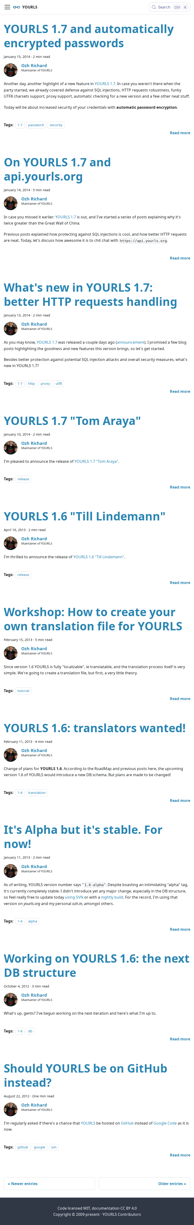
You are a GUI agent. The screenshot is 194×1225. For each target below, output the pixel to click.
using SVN (74, 897)
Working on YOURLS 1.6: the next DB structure (97, 965)
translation (37, 792)
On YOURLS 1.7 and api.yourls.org (57, 169)
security (56, 125)
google (39, 1147)
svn (54, 1147)
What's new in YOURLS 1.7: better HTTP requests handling (90, 294)
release (23, 479)
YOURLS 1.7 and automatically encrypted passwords (89, 36)
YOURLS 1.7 (105, 83)
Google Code (165, 1123)
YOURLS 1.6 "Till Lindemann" (85, 516)
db (30, 1031)
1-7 (20, 125)
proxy (45, 383)
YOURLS (88, 1123)
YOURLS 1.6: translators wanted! (95, 728)
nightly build (112, 897)
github (23, 1147)
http (31, 383)
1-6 (20, 792)
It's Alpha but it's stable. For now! (83, 836)
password (36, 125)
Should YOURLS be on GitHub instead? (85, 1075)
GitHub (127, 1123)
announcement (130, 342)
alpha (32, 921)
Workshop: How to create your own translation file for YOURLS (93, 619)
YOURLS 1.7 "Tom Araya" (72, 420)
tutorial (23, 690)
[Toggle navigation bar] (7, 7)
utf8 (59, 383)
